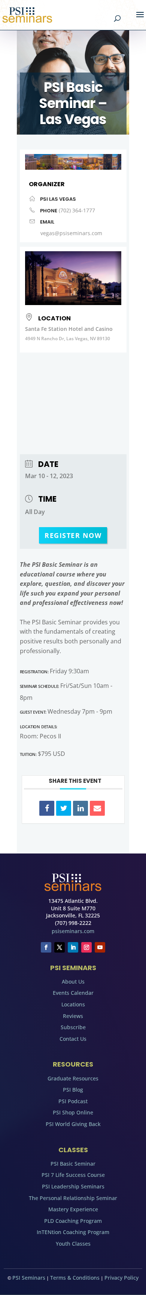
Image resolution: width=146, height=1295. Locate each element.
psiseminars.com (73, 931)
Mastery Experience (73, 1209)
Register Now (73, 535)
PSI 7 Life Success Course (73, 1174)
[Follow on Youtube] (100, 947)
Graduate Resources (73, 1078)
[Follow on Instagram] (86, 947)
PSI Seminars (28, 1277)
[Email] (97, 808)
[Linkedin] (80, 808)
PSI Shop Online (73, 1112)
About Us (73, 981)
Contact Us (73, 1038)
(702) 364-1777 (77, 210)
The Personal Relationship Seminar (73, 1198)
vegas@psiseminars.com (71, 233)
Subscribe (73, 1027)
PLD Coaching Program (73, 1220)
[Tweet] (63, 808)
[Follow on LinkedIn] (73, 947)
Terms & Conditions (75, 1277)
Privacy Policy (121, 1277)
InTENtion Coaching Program (73, 1232)
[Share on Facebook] (46, 808)
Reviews (73, 1015)
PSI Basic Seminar (73, 1163)
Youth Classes (73, 1243)
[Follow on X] (59, 947)
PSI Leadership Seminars (73, 1186)
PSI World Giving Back (73, 1124)
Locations (73, 1004)
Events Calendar (73, 992)
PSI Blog (73, 1089)
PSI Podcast (73, 1101)
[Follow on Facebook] (46, 947)
